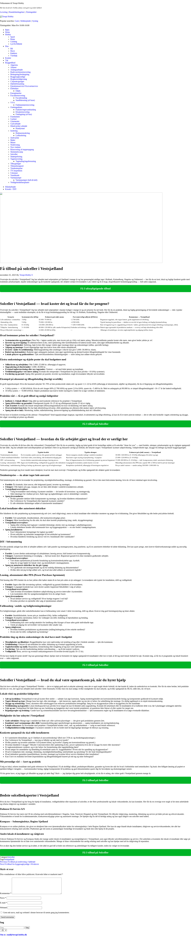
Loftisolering (21, 135)
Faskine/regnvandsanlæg (26, 109)
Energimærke (15, 93)
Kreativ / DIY (11, 189)
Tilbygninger (15, 163)
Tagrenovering (16, 159)
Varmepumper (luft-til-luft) (26, 180)
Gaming (13, 41)
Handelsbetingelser (16, 12)
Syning (35, 21)
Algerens (14, 65)
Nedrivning (15, 145)
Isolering (14, 131)
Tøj (6, 60)
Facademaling (21, 98)
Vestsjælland (9, 859)
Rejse (12, 39)
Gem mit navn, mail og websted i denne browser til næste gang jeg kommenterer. (36, 912)
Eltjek (18, 91)
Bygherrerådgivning (18, 79)
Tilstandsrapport (17, 166)
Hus (7, 46)
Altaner (13, 67)
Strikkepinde (25, 21)
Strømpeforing (16, 156)
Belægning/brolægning (19, 74)
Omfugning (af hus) (24, 114)
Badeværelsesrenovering (20, 72)
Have (12, 51)
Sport (12, 37)
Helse (7, 32)
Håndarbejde (10, 187)
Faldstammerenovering (25, 105)
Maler (12, 140)
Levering (3, 12)
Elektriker (14, 88)
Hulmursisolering (23, 133)
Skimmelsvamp (16, 152)
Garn (17, 21)
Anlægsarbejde (16, 70)
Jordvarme (14, 138)
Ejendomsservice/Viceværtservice (24, 86)
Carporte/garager (17, 81)
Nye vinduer (15, 147)
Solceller (14, 154)
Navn (3, 898)
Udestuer (14, 173)
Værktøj (13, 56)
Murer (12, 142)
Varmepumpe (15, 178)
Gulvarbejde (15, 124)
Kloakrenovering (22, 112)
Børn (7, 30)
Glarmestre (14, 121)
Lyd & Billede (16, 44)
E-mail (3, 903)
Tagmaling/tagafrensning (26, 161)
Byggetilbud (10, 63)
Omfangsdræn (16, 107)
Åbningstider (31, 12)
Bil (11, 48)
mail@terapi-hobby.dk (17, 935)
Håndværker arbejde (18, 126)
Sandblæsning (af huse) (25, 100)
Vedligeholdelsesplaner (19, 182)
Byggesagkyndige (17, 77)
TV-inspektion (16, 171)
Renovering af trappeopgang (22, 149)
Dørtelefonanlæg (17, 84)
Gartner (13, 119)
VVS (12, 102)
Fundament (15, 117)
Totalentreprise (16, 168)
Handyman (20, 128)
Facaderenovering (17, 95)
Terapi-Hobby (25, 275)
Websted (3, 907)
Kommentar (5, 893)
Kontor (8, 58)
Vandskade (14, 175)
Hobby (8, 34)
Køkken (13, 53)
